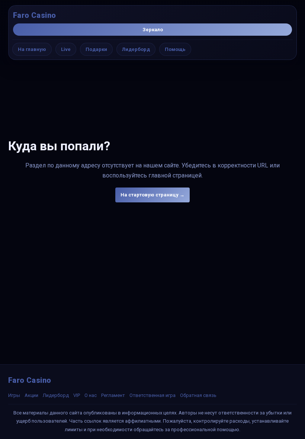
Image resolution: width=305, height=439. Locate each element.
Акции (31, 395)
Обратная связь (198, 395)
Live (66, 49)
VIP (76, 395)
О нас (90, 395)
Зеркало (152, 29)
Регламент (113, 395)
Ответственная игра (152, 395)
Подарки (96, 49)
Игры (14, 395)
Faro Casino (34, 15)
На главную (32, 49)
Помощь (175, 49)
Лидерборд (136, 49)
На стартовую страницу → (152, 195)
